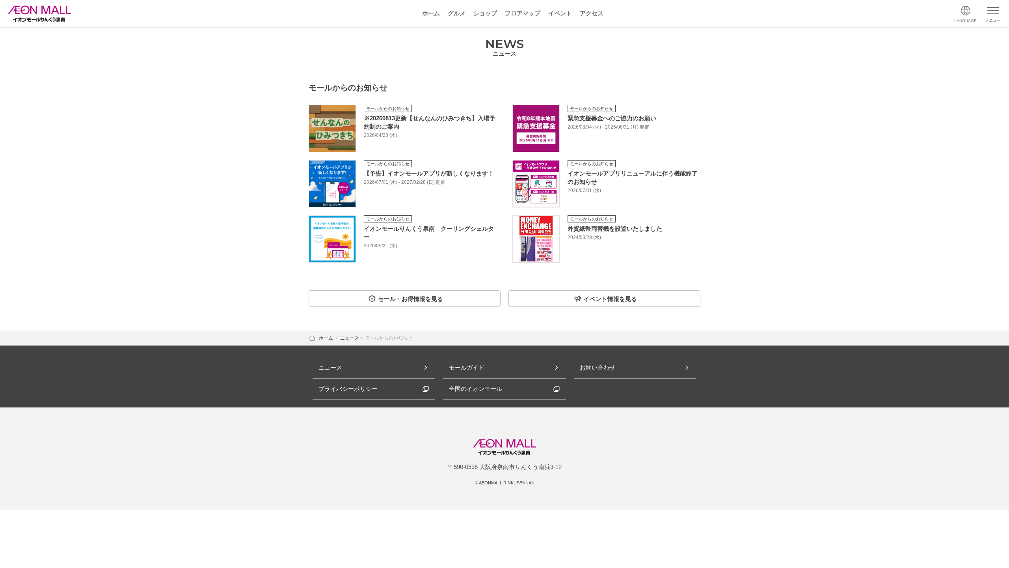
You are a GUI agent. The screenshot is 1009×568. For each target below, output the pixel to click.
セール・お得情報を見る (410, 298)
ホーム (326, 338)
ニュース (349, 338)
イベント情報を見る (610, 298)
